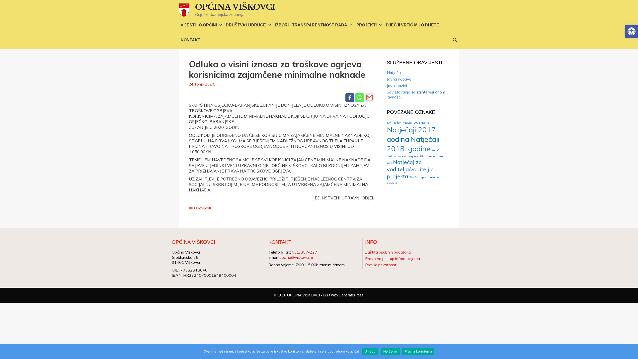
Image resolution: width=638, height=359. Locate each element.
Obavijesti (202, 208)
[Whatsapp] (359, 97)
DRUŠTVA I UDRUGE (246, 25)
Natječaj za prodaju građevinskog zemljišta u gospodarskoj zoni (416, 157)
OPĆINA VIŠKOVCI (235, 7)
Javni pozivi (397, 85)
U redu (370, 351)
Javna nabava (399, 79)
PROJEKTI (366, 25)
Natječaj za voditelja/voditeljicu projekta (412, 169)
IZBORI (282, 25)
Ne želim (390, 351)
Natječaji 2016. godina (416, 122)
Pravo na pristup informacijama (392, 258)
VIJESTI (188, 25)
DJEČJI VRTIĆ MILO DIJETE (412, 25)
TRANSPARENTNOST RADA (319, 25)
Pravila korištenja (418, 351)
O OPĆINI (208, 25)
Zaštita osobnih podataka (388, 252)
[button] (631, 31)
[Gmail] (369, 97)
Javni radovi (394, 122)
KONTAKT (190, 40)
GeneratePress (351, 295)
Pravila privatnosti (381, 264)
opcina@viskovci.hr (296, 257)
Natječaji (394, 72)
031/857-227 (304, 252)
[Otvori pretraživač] (455, 40)
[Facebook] (349, 97)
